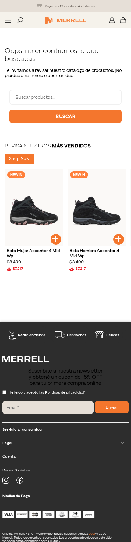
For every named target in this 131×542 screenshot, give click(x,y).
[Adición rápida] (56, 239)
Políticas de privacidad (64, 392)
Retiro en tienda (31, 335)
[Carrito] (123, 20)
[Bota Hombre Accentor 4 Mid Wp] (97, 207)
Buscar (65, 116)
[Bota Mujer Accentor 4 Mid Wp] (34, 207)
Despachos (76, 335)
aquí (92, 533)
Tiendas (112, 335)
